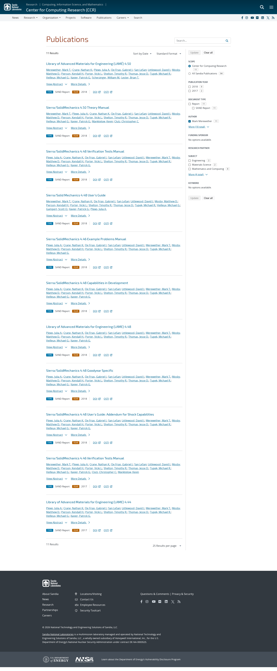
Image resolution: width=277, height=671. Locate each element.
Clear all (209, 52)
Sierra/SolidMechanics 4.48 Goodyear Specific (79, 370)
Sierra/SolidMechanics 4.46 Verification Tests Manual (85, 458)
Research (31, 4)
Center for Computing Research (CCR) (61, 9)
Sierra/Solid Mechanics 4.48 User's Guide (76, 195)
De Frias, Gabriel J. (122, 70)
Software (86, 17)
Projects (71, 17)
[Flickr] (258, 18)
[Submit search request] (227, 41)
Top (267, 667)
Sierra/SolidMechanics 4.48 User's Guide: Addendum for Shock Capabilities (100, 414)
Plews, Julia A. (102, 70)
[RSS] (274, 18)
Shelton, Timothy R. (115, 73)
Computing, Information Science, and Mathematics (72, 4)
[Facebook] (242, 18)
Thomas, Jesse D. (138, 73)
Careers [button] (121, 17)
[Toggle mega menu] (271, 7)
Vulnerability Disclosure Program (162, 659)
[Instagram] (247, 18)
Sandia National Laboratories (58, 634)
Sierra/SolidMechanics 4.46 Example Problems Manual (86, 239)
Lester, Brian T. (130, 77)
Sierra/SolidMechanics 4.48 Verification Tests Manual (85, 151)
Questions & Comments (154, 594)
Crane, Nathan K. (82, 70)
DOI (95, 91)
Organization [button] (50, 17)
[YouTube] (253, 18)
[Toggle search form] (261, 7)
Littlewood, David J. (159, 70)
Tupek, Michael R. (160, 73)
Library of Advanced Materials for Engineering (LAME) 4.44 (88, 502)
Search (138, 17)
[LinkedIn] (263, 18)
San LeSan (140, 70)
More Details (79, 84)
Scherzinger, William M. (106, 77)
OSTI (106, 91)
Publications (104, 17)
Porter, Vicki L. (93, 73)
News (15, 17)
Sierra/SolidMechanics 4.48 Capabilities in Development (87, 283)
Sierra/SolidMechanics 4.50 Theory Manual (77, 107)
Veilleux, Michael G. (57, 77)
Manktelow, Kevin (102, 121)
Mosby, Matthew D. (166, 201)
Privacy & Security (183, 594)
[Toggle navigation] (6, 17)
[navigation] (142, 53)
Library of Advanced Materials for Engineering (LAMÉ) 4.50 (88, 64)
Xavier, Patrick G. (81, 77)
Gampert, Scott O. (57, 209)
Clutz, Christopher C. (126, 121)
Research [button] (29, 17)
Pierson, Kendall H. (72, 73)
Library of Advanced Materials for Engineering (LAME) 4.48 (88, 327)
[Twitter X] (268, 18)
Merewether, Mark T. (58, 70)
